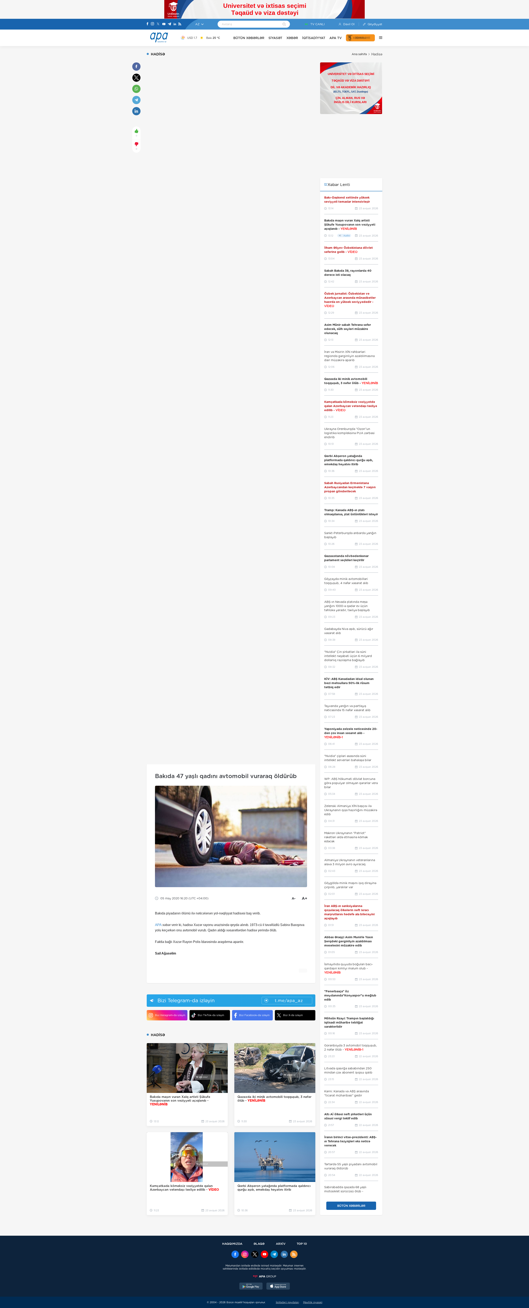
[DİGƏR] (378, 37)
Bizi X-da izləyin (293, 1015)
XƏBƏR (292, 38)
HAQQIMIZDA (232, 1243)
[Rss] (179, 24)
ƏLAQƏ (259, 1243)
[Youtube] (164, 24)
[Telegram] (169, 24)
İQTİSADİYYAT (313, 38)
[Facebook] (147, 24)
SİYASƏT (275, 38)
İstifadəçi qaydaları (287, 1302)
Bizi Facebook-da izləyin (254, 1015)
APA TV (335, 38)
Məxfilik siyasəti (312, 1302)
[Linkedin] (175, 24)
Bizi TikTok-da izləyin (211, 1015)
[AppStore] (278, 1286)
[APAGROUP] (264, 1276)
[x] (255, 1255)
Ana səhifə (359, 54)
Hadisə (376, 54)
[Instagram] (152, 24)
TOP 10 (302, 1243)
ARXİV (281, 1243)
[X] (158, 24)
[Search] (284, 24)
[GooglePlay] (251, 1286)
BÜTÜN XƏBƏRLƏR (248, 38)
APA (158, 925)
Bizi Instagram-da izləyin (170, 1015)
